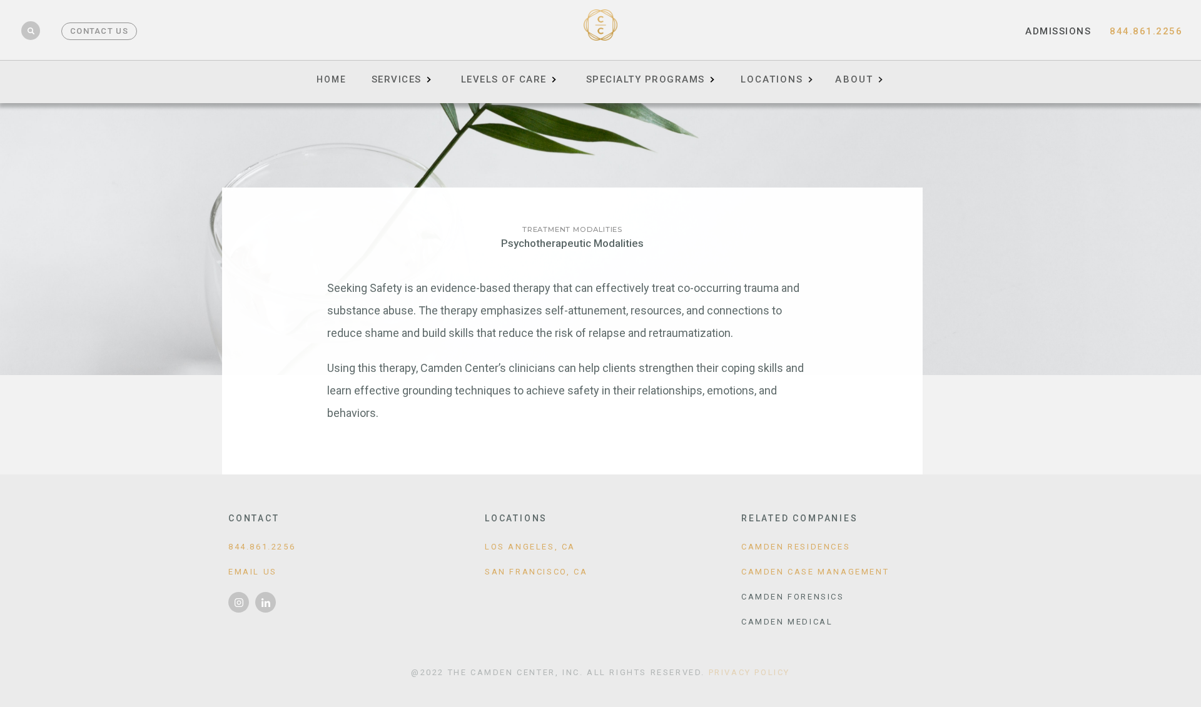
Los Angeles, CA (530, 546)
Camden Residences (795, 546)
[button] (776, 75)
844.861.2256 (1146, 31)
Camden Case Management (815, 571)
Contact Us (99, 31)
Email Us (252, 571)
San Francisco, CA (536, 571)
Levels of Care (504, 79)
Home (332, 79)
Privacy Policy (749, 672)
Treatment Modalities (572, 229)
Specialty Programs (645, 79)
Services (397, 79)
